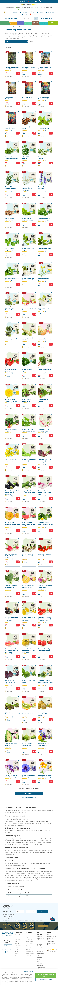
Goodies (16, 951)
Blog (27, 937)
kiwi (20, 877)
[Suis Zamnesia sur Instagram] (5, 949)
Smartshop (17, 943)
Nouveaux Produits (29, 939)
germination (8, 832)
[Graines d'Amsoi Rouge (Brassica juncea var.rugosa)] (12, 703)
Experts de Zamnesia (30, 953)
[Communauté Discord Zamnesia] (8, 952)
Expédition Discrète (29, 955)
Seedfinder (28, 934)
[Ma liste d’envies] (46, 18)
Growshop (17, 949)
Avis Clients (28, 945)
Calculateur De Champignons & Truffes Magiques (50, 940)
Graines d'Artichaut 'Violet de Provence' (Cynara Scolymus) (45, 461)
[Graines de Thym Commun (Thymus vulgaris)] (12, 269)
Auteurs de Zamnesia (30, 951)
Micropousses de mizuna (24, 821)
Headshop (17, 937)
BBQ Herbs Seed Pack (24, 852)
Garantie (38, 959)
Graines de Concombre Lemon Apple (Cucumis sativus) (44, 713)
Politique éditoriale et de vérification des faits (41, 969)
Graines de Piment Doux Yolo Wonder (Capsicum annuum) (11, 369)
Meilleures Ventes (29, 941)
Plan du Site (28, 958)
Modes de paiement (40, 942)
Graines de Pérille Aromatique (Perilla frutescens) (10, 682)
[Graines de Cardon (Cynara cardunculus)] (12, 329)
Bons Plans (17, 953)
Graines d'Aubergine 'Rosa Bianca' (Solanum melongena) (45, 587)
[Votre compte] (42, 18)
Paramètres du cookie (46, 979)
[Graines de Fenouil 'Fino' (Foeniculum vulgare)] (29, 269)
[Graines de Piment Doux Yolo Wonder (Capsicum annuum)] (12, 359)
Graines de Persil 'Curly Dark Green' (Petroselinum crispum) (29, 369)
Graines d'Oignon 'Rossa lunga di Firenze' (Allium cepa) (44, 492)
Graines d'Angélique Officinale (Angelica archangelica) (27, 188)
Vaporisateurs (18, 939)
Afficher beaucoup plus (29, 797)
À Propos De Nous (29, 943)
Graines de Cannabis (19, 934)
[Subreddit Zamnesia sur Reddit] (5, 952)
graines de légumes (38, 844)
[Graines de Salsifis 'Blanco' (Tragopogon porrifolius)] (29, 545)
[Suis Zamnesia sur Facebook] (3, 949)
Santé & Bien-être (18, 941)
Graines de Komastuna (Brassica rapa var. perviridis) (11, 587)
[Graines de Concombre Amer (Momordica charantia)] (12, 734)
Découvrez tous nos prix (43, 925)
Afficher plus (29, 793)
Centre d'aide (39, 936)
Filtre (7, 42)
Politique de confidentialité (20, 920)
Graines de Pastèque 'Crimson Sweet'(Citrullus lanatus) (28, 524)
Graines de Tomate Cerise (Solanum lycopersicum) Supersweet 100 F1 (44, 619)
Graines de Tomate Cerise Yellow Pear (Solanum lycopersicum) (28, 619)
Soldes (16, 955)
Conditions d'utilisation (31, 920)
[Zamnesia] (13, 19)
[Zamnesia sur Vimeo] (8, 949)
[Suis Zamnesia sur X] (10, 949)
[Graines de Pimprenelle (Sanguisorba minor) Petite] (29, 239)
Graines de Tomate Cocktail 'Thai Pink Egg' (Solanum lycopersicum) (12, 650)
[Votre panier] (50, 18)
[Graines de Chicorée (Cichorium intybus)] (45, 299)
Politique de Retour (40, 953)
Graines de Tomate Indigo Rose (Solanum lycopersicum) (11, 619)
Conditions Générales (41, 947)
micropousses (20, 825)
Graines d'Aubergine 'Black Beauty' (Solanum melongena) (12, 492)
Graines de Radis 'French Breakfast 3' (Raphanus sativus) (11, 555)
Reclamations (39, 961)
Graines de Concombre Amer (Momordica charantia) (11, 745)
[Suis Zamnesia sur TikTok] (3, 952)
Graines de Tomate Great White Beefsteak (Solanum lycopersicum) (28, 650)
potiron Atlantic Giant (17, 873)
